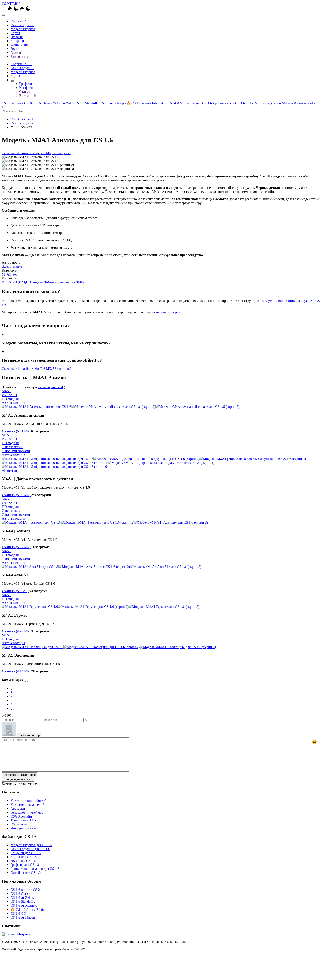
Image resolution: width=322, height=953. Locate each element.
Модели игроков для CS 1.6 (31, 845)
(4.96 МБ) (16, 631)
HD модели (39, 282)
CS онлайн (19, 824)
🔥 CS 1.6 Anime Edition (144, 103)
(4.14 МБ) (16, 671)
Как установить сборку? (29, 800)
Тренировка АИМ (24, 820)
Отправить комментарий (20, 774)
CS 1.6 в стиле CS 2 (16, 103)
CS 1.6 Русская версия (218, 103)
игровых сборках (169, 312)
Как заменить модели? (27, 804)
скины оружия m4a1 (50, 387)
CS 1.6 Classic (41, 103)
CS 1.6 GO (170, 103)
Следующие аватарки (18, 779)
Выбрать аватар (29, 735)
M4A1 (10, 274)
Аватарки (18, 808)
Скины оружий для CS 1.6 (30, 849)
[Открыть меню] (3, 15)
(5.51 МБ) (16, 431)
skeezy (12, 266)
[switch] (4, 9)
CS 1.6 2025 (244, 103)
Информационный (25, 828)
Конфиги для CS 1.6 (26, 853)
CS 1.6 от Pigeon (190, 103)
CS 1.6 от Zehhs (63, 103)
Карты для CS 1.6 (24, 857)
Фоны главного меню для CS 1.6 (35, 869)
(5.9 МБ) (15, 591)
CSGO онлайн (21, 816)
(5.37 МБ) (16, 547)
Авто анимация (68, 282)
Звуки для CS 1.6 (23, 861)
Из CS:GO (14, 282)
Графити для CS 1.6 (25, 865)
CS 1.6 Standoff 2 (87, 103)
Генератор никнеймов (27, 812)
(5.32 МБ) (16, 495)
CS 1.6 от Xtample (113, 103)
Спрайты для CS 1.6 (26, 872)
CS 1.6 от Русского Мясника (274, 103)
